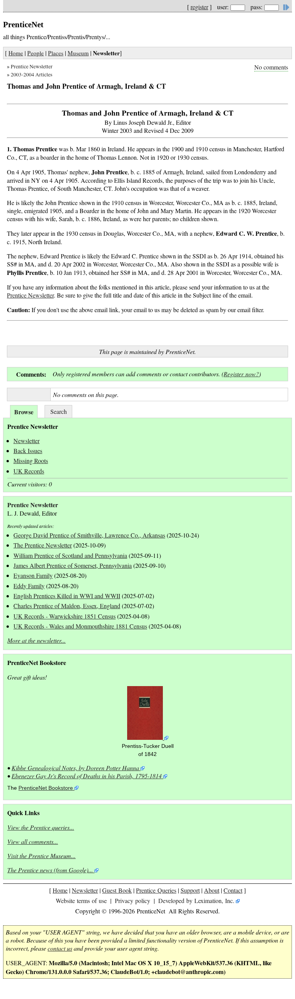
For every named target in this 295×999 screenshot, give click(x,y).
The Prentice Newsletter (42, 545)
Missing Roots (30, 460)
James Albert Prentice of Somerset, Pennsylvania (72, 565)
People (35, 53)
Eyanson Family (33, 575)
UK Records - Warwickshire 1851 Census (64, 616)
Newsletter (26, 441)
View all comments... (32, 841)
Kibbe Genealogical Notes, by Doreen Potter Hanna (75, 768)
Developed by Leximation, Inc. (196, 900)
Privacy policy (132, 900)
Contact (233, 890)
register (199, 7)
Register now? (241, 374)
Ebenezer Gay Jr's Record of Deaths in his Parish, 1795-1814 (87, 776)
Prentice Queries (156, 890)
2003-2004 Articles (31, 74)
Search (58, 411)
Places (55, 53)
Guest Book (117, 890)
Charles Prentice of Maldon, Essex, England (66, 606)
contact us (60, 948)
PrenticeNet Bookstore (45, 788)
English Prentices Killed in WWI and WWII (66, 596)
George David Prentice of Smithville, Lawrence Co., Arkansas (89, 535)
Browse (23, 411)
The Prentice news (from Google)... (50, 870)
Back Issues (27, 451)
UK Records (28, 471)
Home (15, 53)
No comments (271, 67)
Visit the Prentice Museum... (41, 856)
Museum (78, 53)
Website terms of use (81, 900)
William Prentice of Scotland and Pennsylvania (70, 555)
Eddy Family (29, 586)
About (211, 890)
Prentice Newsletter (32, 66)
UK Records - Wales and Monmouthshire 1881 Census (80, 626)
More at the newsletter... (36, 640)
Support (190, 890)
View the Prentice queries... (40, 827)
